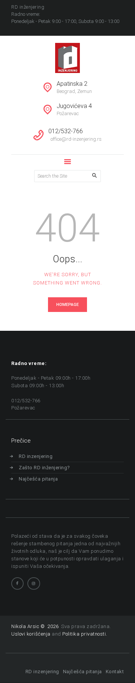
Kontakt (115, 671)
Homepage (67, 304)
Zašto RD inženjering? (44, 467)
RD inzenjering (35, 456)
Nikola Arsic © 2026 (35, 626)
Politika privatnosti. (84, 634)
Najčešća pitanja (38, 479)
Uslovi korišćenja (31, 634)
